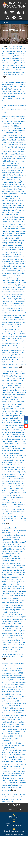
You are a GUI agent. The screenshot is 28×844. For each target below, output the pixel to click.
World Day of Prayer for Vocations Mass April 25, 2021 (13, 469)
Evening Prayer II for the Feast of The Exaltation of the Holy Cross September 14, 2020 (14, 589)
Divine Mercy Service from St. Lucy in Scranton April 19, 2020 (12, 628)
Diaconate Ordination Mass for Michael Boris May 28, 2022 (13, 224)
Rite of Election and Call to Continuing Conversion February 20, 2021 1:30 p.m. (13, 502)
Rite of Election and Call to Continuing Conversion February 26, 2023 (13, 142)
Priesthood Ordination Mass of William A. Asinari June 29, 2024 (14, 49)
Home (2, 38)
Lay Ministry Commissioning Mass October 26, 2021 (13, 411)
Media (6, 38)
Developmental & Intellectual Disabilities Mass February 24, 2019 (13, 776)
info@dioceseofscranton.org (14, 831)
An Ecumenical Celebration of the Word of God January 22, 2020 (12, 654)
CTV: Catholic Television (15, 38)
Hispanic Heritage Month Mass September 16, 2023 (14, 87)
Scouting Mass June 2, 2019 (14, 727)
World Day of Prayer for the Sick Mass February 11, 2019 (13, 780)
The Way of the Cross (9, 649)
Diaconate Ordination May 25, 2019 (14, 729)
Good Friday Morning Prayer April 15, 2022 (13, 268)
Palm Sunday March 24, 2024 (16, 63)
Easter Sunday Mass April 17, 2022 (13, 257)
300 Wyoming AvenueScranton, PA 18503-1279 (14, 824)
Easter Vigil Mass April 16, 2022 (12, 259)
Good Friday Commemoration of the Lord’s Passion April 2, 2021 (13, 481)
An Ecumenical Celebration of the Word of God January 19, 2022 (12, 357)
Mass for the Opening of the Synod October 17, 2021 (13, 416)
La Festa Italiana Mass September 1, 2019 (13, 689)
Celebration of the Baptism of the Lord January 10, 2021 (14, 521)
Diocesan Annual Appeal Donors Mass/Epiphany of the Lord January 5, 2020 (14, 666)
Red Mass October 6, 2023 (11, 82)
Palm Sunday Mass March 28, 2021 (14, 493)
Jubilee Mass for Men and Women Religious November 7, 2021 (12, 406)
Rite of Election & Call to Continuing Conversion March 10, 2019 (13, 769)
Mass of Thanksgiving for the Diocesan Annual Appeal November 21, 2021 (13, 399)
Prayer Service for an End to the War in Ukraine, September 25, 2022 (13, 191)
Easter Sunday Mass (9, 635)
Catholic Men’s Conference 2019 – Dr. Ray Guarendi (11, 741)
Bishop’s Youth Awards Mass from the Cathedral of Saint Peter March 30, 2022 (13, 292)
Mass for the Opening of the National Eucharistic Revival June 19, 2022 (13, 215)
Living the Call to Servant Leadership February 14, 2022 (14, 343)
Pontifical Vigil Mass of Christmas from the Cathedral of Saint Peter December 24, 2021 (13, 378)
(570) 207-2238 (14, 817)
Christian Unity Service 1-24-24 (12, 74)
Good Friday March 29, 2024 (15, 56)
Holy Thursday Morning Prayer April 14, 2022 (13, 278)
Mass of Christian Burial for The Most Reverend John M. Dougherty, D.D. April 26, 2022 (13, 252)
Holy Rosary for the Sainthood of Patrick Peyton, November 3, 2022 (14, 177)
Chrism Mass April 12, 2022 (14, 280)
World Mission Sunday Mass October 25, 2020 (13, 570)
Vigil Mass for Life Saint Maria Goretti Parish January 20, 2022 (13, 352)
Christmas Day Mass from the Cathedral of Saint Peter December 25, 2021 (14, 374)
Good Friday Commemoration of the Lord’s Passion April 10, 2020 (12, 640)
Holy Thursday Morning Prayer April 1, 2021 (13, 488)
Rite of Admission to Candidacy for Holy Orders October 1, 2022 (14, 187)
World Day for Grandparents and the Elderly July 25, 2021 (13, 448)
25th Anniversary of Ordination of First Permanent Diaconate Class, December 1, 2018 (13, 797)
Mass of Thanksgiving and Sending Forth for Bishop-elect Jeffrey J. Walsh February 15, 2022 (14, 338)
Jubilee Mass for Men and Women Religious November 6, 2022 (12, 172)
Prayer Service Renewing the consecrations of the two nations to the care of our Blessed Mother (14, 619)
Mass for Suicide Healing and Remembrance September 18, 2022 (14, 196)
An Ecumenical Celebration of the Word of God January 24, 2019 (14, 785)
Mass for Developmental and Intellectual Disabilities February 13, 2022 (13, 348)
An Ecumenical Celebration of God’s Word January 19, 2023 (14, 151)
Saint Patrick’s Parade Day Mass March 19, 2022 (13, 310)
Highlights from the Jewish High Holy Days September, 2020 (13, 584)
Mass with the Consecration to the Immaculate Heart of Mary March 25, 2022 (13, 303)
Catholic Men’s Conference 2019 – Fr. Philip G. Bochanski (12, 736)
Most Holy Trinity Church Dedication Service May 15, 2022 (14, 229)
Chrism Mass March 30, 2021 (15, 490)
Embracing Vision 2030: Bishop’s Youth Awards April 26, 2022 (13, 247)
